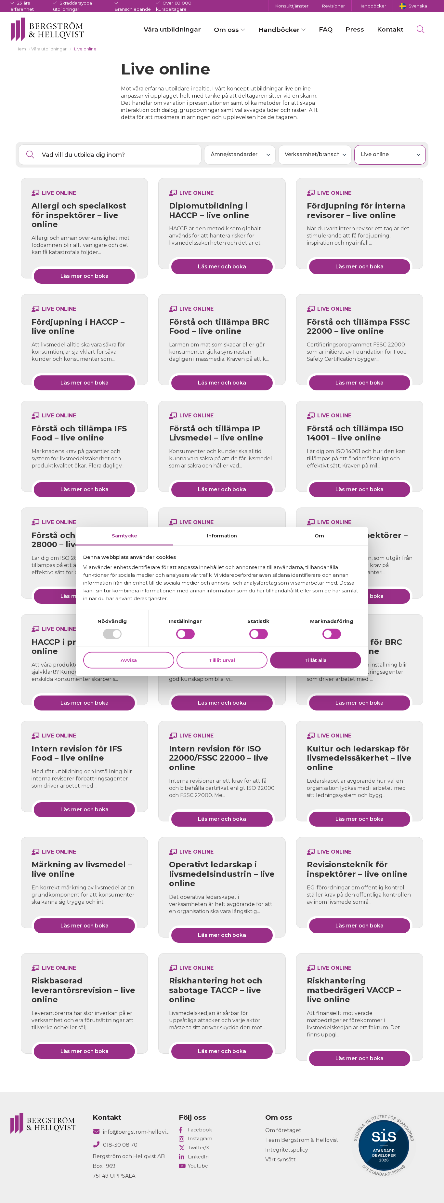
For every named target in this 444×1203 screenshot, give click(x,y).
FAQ (326, 29)
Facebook (200, 1130)
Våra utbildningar (172, 29)
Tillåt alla (316, 660)
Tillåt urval (222, 660)
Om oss (226, 30)
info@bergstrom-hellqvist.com (137, 1132)
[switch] (185, 634)
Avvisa (129, 660)
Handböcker (372, 5)
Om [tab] (319, 536)
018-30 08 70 (120, 1145)
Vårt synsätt (280, 1159)
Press (355, 29)
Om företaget (283, 1130)
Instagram (200, 1139)
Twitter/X (198, 1148)
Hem (21, 49)
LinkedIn (198, 1157)
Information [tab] (222, 536)
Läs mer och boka (84, 276)
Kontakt (390, 29)
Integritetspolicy (286, 1150)
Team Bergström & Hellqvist (301, 1140)
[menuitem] (413, 6)
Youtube (198, 1166)
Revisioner (333, 5)
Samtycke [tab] (124, 536)
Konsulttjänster (291, 5)
